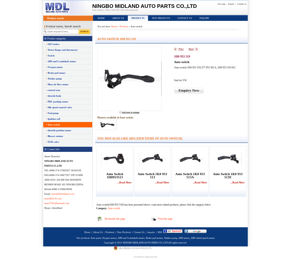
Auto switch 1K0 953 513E (228, 176)
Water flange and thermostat (63, 50)
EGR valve (53, 142)
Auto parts (96, 238)
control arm (54, 90)
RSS (160, 232)
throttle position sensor (59, 130)
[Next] (193, 49)
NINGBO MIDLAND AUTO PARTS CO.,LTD (145, 242)
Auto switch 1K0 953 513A (190, 176)
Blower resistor (55, 136)
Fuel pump (53, 113)
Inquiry (231, 4)
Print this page (165, 218)
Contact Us (184, 18)
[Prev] (179, 49)
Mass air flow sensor (58, 84)
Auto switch (54, 124)
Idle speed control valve (60, 107)
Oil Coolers (53, 44)
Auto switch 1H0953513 (114, 176)
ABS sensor (184, 238)
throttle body (54, 96)
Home (101, 18)
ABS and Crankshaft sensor (62, 61)
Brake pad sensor (56, 73)
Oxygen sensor (55, 67)
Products (137, 18)
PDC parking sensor (58, 101)
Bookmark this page (115, 218)
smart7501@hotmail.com (56, 203)
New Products (161, 18)
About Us (118, 18)
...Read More (124, 182)
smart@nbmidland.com (62, 194)
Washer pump (55, 78)
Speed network (151, 257)
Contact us (241, 4)
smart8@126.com (53, 198)
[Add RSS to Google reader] (195, 232)
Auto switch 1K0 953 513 (152, 176)
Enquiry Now (189, 90)
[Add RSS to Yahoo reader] (173, 232)
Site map (221, 4)
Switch (51, 55)
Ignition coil (54, 119)
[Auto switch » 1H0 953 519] (129, 79)
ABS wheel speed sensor (203, 238)
